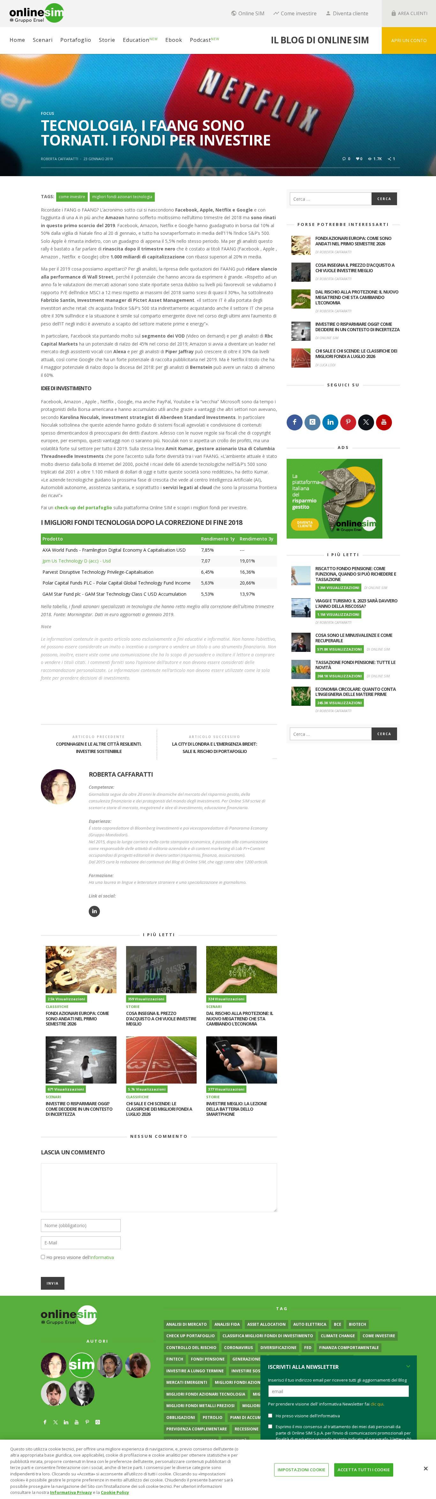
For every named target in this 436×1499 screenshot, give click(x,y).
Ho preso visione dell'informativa (308, 1416)
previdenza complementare (196, 1429)
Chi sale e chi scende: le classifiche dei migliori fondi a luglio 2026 (159, 1108)
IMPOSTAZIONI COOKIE (301, 1470)
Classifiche (57, 1006)
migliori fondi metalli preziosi (200, 1405)
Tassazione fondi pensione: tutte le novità (355, 665)
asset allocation (266, 1324)
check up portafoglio (190, 1336)
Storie (132, 1006)
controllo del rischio (191, 1347)
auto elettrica (309, 1324)
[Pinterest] (348, 422)
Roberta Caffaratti (59, 158)
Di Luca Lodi (325, 364)
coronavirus (238, 1347)
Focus (47, 113)
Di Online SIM (326, 337)
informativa (102, 1257)
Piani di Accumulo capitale (259, 1417)
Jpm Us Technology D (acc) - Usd (76, 561)
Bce (337, 1324)
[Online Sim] (69, 1315)
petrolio (212, 1417)
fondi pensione (208, 1359)
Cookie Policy (115, 1492)
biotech (357, 1324)
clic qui (377, 1404)
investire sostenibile (254, 1371)
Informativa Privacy (71, 1492)
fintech (174, 1359)
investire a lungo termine (195, 1371)
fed (308, 1347)
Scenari (214, 1006)
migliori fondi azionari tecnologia (122, 196)
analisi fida (227, 1324)
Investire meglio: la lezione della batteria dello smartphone (236, 1108)
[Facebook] (295, 422)
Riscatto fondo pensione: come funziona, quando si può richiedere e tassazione (355, 573)
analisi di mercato (186, 1324)
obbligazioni (180, 1417)
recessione (247, 1429)
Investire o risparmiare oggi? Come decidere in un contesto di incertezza (79, 1108)
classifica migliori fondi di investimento (267, 1336)
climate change (338, 1336)
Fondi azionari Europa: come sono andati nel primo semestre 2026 (77, 1018)
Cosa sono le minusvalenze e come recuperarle (353, 638)
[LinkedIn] (330, 422)
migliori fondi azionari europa (249, 1382)
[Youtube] (384, 422)
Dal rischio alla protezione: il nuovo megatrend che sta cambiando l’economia (239, 1018)
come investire (72, 196)
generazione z (248, 1359)
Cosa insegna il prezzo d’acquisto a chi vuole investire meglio (161, 1018)
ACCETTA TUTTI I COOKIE (364, 1470)
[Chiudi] (426, 1468)
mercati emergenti (186, 1382)
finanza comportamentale (349, 1347)
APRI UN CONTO (409, 40)
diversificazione (278, 1347)
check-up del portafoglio (83, 507)
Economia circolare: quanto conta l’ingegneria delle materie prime (355, 691)
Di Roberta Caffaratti (333, 252)
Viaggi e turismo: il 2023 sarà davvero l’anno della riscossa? (356, 603)
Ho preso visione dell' (80, 1257)
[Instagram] (312, 422)
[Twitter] (366, 422)
